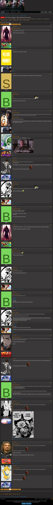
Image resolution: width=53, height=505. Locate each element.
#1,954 (51, 310)
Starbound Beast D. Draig (6, 150)
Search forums (7, 13)
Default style (3, 498)
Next (19, 24)
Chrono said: (15, 117)
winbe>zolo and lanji (26, 20)
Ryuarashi (6, 351)
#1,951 (51, 248)
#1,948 (51, 181)
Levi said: (14, 160)
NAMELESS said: (15, 136)
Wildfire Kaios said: (16, 208)
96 (6, 24)
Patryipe (6, 65)
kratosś (6, 481)
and (17, 179)
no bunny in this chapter (4, 20)
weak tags (21, 20)
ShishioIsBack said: (16, 337)
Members (18, 12)
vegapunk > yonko (16, 20)
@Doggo (14, 298)
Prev (2, 24)
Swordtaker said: (16, 403)
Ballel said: (15, 269)
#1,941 (51, 26)
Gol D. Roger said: (16, 250)
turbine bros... (11, 20)
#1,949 (51, 206)
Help (50, 498)
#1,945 (51, 110)
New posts (2, 13)
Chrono (6, 42)
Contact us (36, 498)
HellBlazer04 (6, 126)
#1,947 (51, 158)
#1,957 (51, 382)
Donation (7, 12)
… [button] (5, 24)
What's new (13, 12)
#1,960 (51, 465)
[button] (9, 12)
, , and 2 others (19, 379)
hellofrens (2, 18)
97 (8, 24)
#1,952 (51, 267)
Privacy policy (46, 498)
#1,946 (51, 134)
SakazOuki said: (15, 112)
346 (16, 24)
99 (11, 24)
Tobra (6, 457)
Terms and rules (41, 498)
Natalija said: (15, 94)
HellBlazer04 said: (16, 28)
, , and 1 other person (20, 439)
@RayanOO (15, 297)
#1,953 (51, 291)
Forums (2, 12)
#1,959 (51, 441)
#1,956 (51, 358)
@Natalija (14, 299)
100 (13, 24)
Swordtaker (6, 174)
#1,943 (51, 73)
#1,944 (51, 92)
